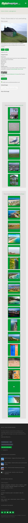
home (2, 11)
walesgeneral (12, 11)
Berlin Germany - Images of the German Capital (15, 458)
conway (2, 486)
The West (3, 497)
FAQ (10, 442)
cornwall (6, 486)
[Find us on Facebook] (5, 512)
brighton (21, 484)
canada (2, 500)
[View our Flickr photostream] (2, 512)
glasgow (16, 486)
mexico (18, 499)
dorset (17, 484)
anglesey (3, 484)
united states (13, 499)
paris (9, 499)
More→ (12, 487)
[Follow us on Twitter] (7, 512)
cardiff (25, 484)
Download (4, 78)
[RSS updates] (10, 512)
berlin (2, 499)
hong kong (7, 492)
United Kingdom (4, 482)
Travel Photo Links (5, 442)
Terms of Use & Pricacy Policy (7, 444)
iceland (5, 499)
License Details (14, 69)
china (20, 492)
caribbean (23, 499)
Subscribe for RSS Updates (6, 447)
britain (6, 11)
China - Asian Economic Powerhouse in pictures (15, 467)
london (2, 487)
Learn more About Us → (6, 436)
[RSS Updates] (13, 512)
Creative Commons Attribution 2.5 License (10, 74)
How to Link (20, 69)
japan (11, 492)
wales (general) (19, 105)
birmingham (8, 484)
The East (3, 490)
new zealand (16, 492)
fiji (22, 492)
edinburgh (11, 486)
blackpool (13, 484)
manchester (7, 487)
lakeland (22, 486)
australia (3, 492)
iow (19, 486)
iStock (22, 194)
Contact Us (5, 450)
